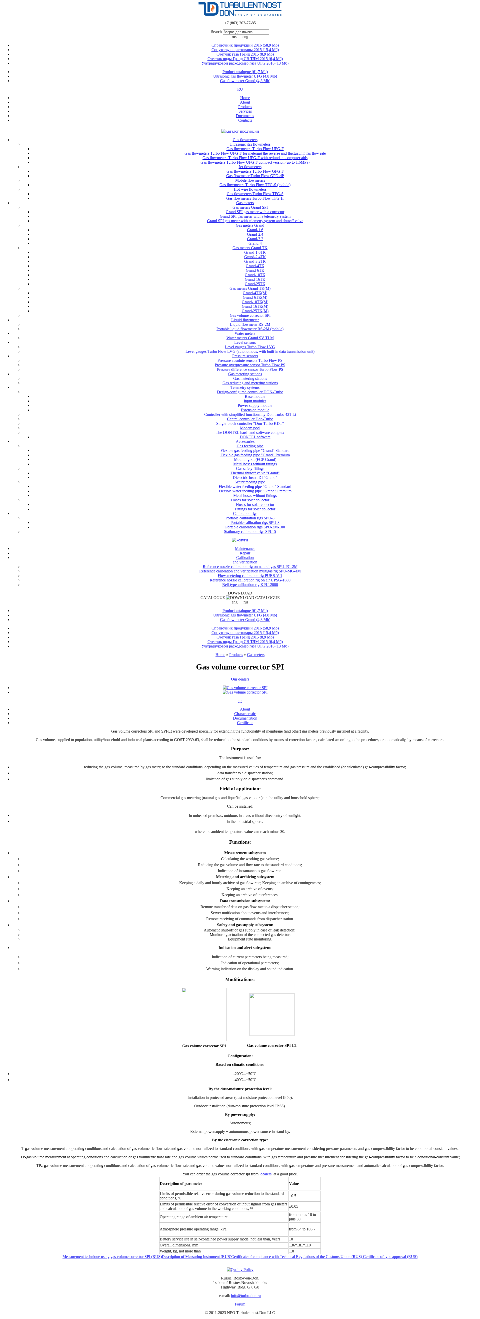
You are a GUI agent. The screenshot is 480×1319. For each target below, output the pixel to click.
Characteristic (245, 714)
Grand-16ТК (255, 279)
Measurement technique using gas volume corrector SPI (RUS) (112, 1256)
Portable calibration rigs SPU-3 (250, 518)
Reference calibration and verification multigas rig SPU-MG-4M (250, 571)
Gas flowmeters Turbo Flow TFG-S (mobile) (255, 185)
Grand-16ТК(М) (255, 306)
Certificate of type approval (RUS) (390, 1256)
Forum (240, 1304)
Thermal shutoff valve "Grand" (255, 473)
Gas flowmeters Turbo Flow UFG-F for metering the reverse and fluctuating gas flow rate (255, 153)
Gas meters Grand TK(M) (250, 288)
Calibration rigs (245, 513)
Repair (245, 553)
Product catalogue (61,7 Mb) (245, 72)
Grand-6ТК (255, 270)
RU (240, 89)
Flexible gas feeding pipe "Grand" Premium (255, 455)
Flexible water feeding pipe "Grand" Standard (255, 486)
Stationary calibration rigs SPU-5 (250, 531)
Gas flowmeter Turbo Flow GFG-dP (255, 176)
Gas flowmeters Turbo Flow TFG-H (255, 198)
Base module (255, 396)
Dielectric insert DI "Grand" (255, 477)
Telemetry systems (245, 387)
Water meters (245, 333)
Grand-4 (255, 243)
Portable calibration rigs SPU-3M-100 (255, 527)
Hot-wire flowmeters (250, 189)
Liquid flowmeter (245, 320)
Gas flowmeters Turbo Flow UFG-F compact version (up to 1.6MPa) (255, 162)
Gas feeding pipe (250, 446)
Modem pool (250, 428)
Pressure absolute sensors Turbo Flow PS (250, 360)
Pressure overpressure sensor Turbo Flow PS (250, 365)
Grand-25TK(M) (255, 311)
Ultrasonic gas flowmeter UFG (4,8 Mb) (245, 76)
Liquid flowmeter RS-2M (250, 324)
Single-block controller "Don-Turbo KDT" (250, 423)
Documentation (245, 718)
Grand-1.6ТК (255, 252)
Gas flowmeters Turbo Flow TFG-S (255, 194)
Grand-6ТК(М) (255, 297)
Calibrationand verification (245, 559)
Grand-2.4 (255, 234)
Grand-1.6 (255, 230)
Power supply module (255, 405)
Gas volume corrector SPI (250, 315)
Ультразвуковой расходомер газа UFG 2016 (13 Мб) (245, 63)
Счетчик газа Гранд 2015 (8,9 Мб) (245, 54)
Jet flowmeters (250, 167)
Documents (245, 116)
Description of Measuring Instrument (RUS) (196, 1256)
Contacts (245, 120)
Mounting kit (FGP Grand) (255, 459)
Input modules (255, 401)
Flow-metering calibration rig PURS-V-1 (250, 575)
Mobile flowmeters (250, 180)
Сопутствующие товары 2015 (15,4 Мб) (245, 50)
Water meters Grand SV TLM (250, 338)
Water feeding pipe (250, 482)
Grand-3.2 (255, 239)
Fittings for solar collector (255, 509)
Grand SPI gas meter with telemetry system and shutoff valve (255, 221)
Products (245, 107)
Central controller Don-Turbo (250, 419)
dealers (266, 1174)
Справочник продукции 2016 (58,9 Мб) (245, 45)
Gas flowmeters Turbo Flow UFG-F (255, 149)
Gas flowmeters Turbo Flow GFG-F (255, 171)
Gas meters (245, 203)
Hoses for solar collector (250, 500)
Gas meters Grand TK (250, 248)
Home (245, 98)
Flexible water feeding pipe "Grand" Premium (255, 491)
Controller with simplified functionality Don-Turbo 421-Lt (250, 414)
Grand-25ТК (255, 284)
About (245, 102)
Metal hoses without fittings (255, 464)
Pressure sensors (245, 356)
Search (216, 32)
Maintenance (245, 548)
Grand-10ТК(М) (255, 302)
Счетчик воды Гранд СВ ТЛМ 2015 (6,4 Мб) (245, 59)
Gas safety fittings (250, 468)
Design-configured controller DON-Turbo (250, 392)
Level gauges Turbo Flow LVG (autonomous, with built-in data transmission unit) (250, 351)
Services (245, 111)
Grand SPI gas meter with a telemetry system (255, 216)
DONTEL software (255, 437)
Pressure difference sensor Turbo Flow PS (250, 369)
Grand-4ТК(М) (255, 293)
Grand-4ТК (255, 266)
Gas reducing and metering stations (250, 383)
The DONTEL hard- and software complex (250, 432)
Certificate (245, 723)
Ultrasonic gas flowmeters (250, 144)
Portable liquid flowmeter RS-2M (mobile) (250, 329)
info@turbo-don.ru (246, 1295)
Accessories (245, 441)
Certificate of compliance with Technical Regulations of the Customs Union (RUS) (297, 1256)
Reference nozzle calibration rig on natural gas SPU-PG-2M (250, 566)
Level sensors (245, 342)
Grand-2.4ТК (255, 257)
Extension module (255, 410)
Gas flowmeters (245, 140)
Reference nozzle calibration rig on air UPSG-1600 (250, 580)
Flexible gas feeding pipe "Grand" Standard (255, 450)
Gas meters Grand (250, 225)
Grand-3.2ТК (255, 261)
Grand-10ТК (255, 275)
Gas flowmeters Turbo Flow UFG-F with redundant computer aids (255, 158)
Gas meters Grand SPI (250, 207)
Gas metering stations (245, 374)
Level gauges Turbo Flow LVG (250, 347)
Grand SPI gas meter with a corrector (255, 212)
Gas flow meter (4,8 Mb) (245, 81)
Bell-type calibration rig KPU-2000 (250, 584)
